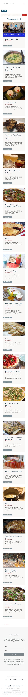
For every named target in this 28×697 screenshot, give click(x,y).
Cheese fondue (9, 504)
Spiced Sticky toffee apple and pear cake (13, 537)
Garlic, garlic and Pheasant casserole (13, 605)
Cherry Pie (8, 239)
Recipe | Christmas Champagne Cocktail (11, 571)
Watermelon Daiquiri (11, 271)
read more (7, 45)
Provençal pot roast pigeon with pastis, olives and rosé (12, 205)
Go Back (4, 10)
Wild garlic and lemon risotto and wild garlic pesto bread (13, 438)
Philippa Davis (9, 40)
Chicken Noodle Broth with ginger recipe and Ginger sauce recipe (13, 69)
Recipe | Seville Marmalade (13, 471)
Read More (4, 693)
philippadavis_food (14, 677)
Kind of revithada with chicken (11, 404)
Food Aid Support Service (12, 39)
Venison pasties (9, 339)
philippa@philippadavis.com (15, 679)
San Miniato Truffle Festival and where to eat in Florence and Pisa (13, 137)
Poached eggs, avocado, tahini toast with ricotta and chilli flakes (13, 305)
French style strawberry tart (13, 371)
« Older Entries (6, 624)
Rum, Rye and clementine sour (12, 171)
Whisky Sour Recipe (11, 103)
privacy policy (18, 664)
